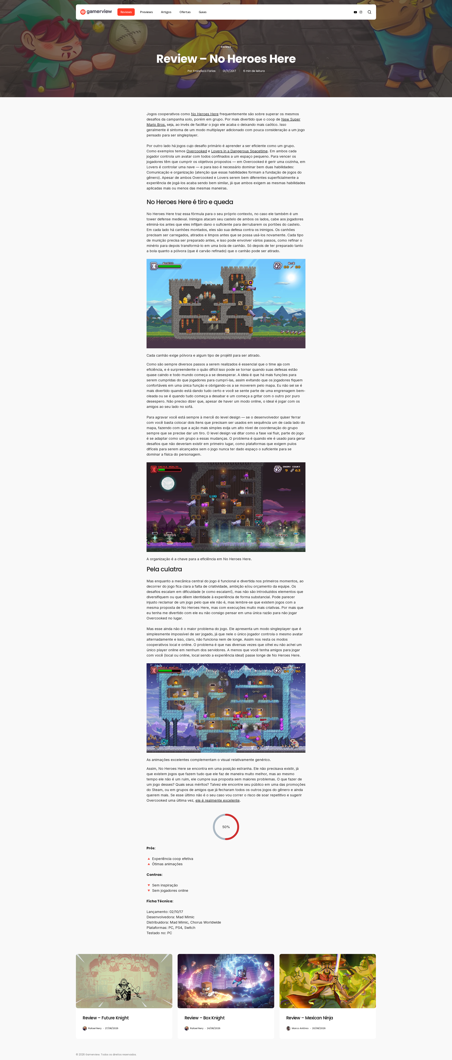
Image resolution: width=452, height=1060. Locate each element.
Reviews (226, 47)
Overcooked (196, 151)
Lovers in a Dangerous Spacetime (239, 151)
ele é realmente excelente (217, 800)
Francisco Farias (204, 71)
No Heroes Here (205, 114)
